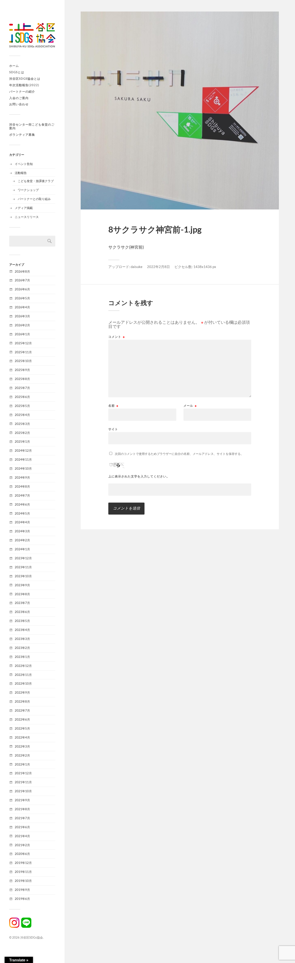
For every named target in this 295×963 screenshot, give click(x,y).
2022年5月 (22, 728)
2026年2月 (22, 325)
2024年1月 (22, 549)
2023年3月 (22, 639)
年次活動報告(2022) (24, 85)
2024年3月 (22, 531)
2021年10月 (23, 791)
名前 (113, 405)
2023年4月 (22, 630)
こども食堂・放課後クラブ (36, 181)
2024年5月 (22, 513)
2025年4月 (22, 415)
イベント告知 (24, 164)
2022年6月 (22, 719)
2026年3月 (22, 316)
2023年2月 (22, 648)
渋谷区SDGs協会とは (24, 78)
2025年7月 (22, 388)
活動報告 (21, 173)
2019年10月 (23, 881)
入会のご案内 (19, 98)
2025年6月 (22, 397)
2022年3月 (22, 746)
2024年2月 (22, 540)
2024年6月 (22, 504)
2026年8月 (22, 271)
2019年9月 (22, 890)
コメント (116, 336)
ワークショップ (28, 190)
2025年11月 (23, 352)
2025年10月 (23, 361)
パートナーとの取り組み (34, 199)
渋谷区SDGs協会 (31, 937)
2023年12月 (23, 558)
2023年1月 (22, 657)
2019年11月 (23, 872)
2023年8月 (22, 594)
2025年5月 (22, 406)
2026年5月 (22, 298)
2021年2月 (22, 845)
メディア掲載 (24, 208)
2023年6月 (22, 612)
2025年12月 (23, 343)
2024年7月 (22, 495)
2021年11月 (23, 782)
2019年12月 (23, 863)
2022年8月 (22, 701)
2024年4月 (22, 522)
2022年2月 (22, 755)
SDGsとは (16, 72)
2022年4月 (22, 737)
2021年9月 (22, 800)
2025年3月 (22, 424)
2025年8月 (22, 379)
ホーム (14, 66)
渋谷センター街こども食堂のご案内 (31, 126)
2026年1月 (22, 334)
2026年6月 (22, 289)
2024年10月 (23, 468)
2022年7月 (22, 710)
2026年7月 (22, 280)
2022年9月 (22, 692)
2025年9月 (22, 370)
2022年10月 (23, 683)
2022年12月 (23, 666)
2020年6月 (22, 854)
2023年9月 (22, 585)
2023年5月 (22, 621)
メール (190, 405)
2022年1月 (22, 764)
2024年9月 (22, 477)
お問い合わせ (19, 104)
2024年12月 (23, 450)
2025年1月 (22, 441)
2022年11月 (23, 675)
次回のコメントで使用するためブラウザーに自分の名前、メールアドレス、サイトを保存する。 (179, 454)
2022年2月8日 (158, 267)
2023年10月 (23, 576)
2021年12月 (23, 773)
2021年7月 (22, 818)
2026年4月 (22, 307)
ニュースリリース (27, 217)
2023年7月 (22, 603)
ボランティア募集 (22, 134)
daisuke (136, 267)
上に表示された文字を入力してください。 (139, 476)
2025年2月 (22, 433)
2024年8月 (22, 486)
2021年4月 (22, 836)
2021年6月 (22, 827)
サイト (113, 429)
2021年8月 (22, 809)
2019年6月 (22, 899)
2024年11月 (23, 459)
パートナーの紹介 (22, 91)
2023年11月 (23, 567)
